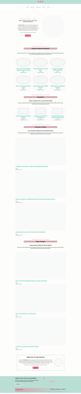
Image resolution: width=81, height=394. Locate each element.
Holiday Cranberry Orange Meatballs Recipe (32, 166)
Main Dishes (32, 7)
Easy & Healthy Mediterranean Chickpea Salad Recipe (35, 199)
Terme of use (58, 389)
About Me (43, 7)
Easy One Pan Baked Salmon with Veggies (23, 69)
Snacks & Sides (38, 7)
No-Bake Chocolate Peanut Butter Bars (58, 116)
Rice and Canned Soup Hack (23, 86)
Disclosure (63, 389)
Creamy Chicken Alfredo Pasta (57, 69)
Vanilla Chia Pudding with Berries (40, 116)
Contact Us (48, 7)
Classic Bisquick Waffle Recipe (40, 86)
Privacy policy (52, 389)
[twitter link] (52, 381)
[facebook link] (54, 381)
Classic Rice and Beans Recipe (57, 86)
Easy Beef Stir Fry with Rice (40, 69)
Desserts (27, 7)
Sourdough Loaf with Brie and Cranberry (31, 232)
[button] (52, 7)
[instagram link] (50, 381)
